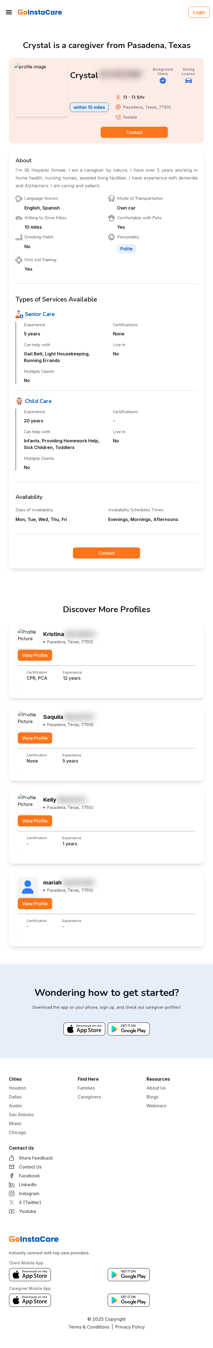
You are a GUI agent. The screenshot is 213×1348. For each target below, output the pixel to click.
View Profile (35, 655)
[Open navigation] (8, 12)
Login (199, 12)
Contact (134, 132)
